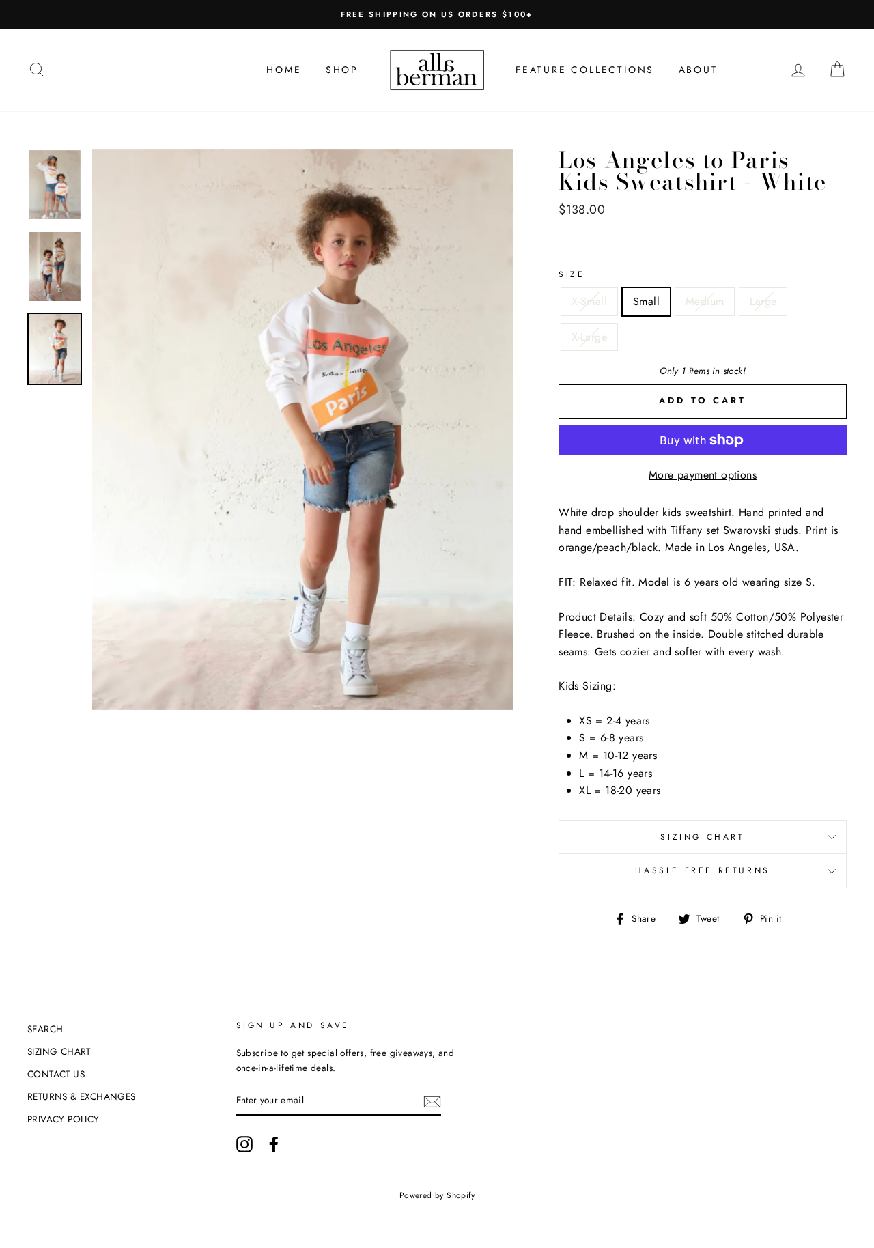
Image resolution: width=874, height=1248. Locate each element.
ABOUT (698, 69)
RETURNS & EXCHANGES (81, 1096)
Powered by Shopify (437, 1195)
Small (646, 301)
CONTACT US (56, 1074)
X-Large (589, 337)
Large (763, 301)
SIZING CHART (702, 837)
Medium (705, 301)
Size (571, 274)
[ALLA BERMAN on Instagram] (244, 1144)
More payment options (703, 475)
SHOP (342, 69)
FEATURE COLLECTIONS (585, 69)
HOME (283, 69)
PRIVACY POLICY (63, 1119)
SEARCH (45, 1029)
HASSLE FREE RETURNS (702, 870)
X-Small (589, 301)
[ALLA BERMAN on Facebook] (274, 1144)
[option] (437, 14)
